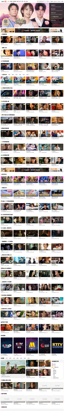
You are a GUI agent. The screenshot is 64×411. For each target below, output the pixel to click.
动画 (27, 1)
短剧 (18, 1)
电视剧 (11, 1)
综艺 (20, 1)
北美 (24, 1)
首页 (8, 1)
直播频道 (14, 1)
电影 (22, 1)
